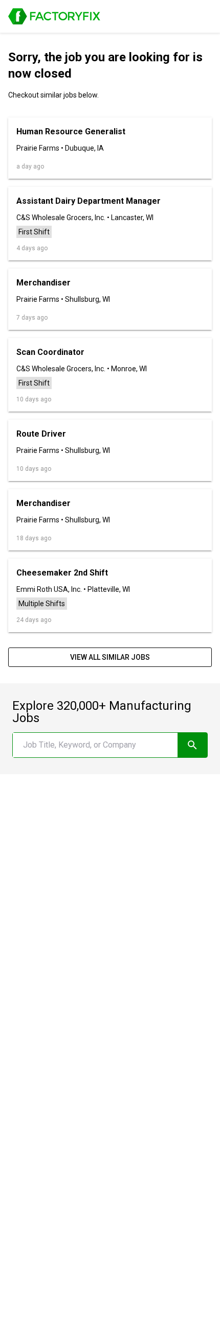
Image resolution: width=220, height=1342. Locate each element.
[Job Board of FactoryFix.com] (54, 16)
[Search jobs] (193, 745)
